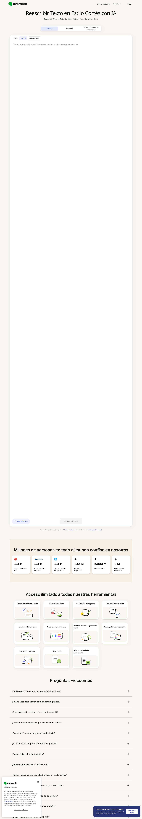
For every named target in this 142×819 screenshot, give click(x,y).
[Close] (38, 782)
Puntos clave (34, 38)
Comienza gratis (132, 811)
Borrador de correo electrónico (91, 29)
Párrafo (23, 38)
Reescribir (69, 29)
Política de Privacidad (95, 530)
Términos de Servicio (69, 530)
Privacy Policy (8, 801)
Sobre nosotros (103, 4)
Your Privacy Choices (21, 810)
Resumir (49, 29)
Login (130, 4)
